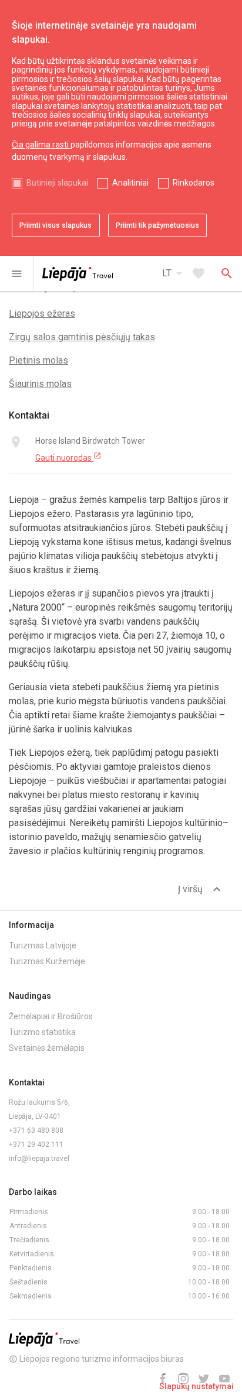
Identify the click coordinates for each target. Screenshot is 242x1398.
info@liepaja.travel (39, 1158)
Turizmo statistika (42, 1032)
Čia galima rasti (41, 144)
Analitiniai (130, 182)
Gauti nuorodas (68, 457)
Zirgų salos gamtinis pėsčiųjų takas (82, 336)
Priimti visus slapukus (55, 225)
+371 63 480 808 (36, 1130)
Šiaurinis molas (40, 383)
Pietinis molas (38, 360)
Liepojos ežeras (42, 313)
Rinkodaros (193, 182)
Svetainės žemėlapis (47, 1048)
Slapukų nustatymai (196, 1386)
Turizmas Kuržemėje (47, 961)
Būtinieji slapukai (57, 182)
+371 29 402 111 (36, 1144)
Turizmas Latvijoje (42, 945)
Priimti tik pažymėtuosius (157, 225)
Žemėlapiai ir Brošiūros (51, 1016)
